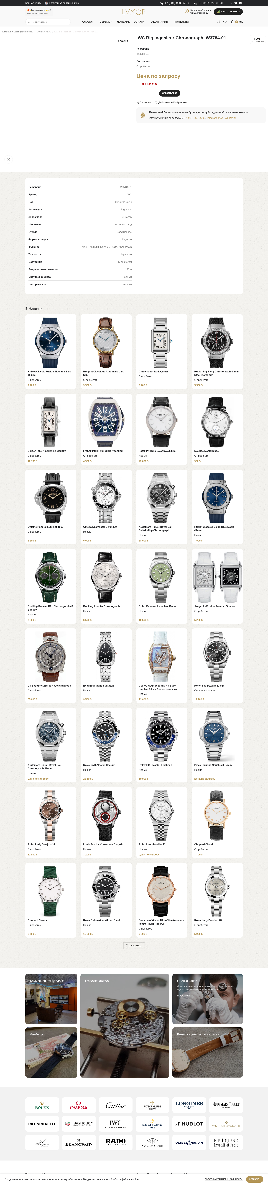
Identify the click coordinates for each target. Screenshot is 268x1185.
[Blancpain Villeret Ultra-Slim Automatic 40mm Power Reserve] (161, 891)
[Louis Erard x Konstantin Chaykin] (106, 815)
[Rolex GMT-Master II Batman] (161, 736)
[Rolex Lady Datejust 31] (50, 815)
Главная (6, 31)
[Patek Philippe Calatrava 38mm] (161, 422)
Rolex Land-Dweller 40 (152, 844)
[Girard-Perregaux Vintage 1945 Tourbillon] (217, 970)
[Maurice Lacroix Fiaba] (106, 1050)
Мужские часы (44, 31)
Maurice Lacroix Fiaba (96, 1079)
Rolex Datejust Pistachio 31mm (157, 606)
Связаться (168, 93)
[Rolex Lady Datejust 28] (217, 891)
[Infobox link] (174, 3)
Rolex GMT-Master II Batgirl (99, 765)
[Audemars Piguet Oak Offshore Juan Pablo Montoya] (50, 1126)
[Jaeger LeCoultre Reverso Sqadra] (217, 577)
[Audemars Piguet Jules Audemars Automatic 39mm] (50, 970)
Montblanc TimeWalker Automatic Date (106, 1155)
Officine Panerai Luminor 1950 (45, 527)
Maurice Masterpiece (206, 451)
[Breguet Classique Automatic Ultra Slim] (106, 342)
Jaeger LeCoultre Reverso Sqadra (214, 606)
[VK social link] (235, 3)
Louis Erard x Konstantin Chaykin (103, 844)
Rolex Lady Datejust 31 (41, 844)
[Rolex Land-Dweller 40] (161, 815)
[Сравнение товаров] (219, 22)
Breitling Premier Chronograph (101, 606)
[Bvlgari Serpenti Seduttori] (106, 656)
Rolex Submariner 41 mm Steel (101, 920)
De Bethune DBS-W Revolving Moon (49, 685)
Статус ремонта (230, 11)
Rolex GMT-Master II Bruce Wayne (103, 999)
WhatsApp (230, 118)
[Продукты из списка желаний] (225, 22)
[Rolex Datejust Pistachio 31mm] (161, 577)
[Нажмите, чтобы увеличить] (9, 159)
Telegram (212, 118)
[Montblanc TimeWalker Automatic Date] (106, 1126)
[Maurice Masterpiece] (217, 422)
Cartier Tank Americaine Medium (47, 451)
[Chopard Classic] (217, 815)
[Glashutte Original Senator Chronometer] (161, 1126)
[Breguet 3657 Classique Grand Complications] (161, 970)
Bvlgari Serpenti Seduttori (98, 685)
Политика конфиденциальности (224, 1179)
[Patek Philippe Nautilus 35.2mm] (217, 736)
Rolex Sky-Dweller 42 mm (209, 685)
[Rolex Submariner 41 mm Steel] (106, 891)
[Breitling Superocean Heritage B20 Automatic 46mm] (217, 1126)
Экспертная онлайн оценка (64, 3)
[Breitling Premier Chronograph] (106, 577)
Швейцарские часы (23, 31)
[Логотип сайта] (134, 11)
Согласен (254, 1179)
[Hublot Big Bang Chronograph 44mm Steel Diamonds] (217, 342)
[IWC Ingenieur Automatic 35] (50, 1050)
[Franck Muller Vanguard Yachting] (106, 422)
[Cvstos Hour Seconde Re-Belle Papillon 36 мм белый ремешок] (161, 656)
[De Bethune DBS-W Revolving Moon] (50, 656)
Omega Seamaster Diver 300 (100, 527)
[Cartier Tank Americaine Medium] (50, 422)
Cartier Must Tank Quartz (153, 371)
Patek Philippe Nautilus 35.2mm (213, 765)
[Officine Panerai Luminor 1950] (50, 498)
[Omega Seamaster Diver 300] (106, 498)
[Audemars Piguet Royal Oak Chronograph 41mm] (50, 736)
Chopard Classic (204, 844)
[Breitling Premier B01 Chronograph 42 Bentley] (50, 577)
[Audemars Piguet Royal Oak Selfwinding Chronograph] (161, 498)
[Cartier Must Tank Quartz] (161, 342)
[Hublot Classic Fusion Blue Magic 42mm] (217, 498)
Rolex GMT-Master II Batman (155, 765)
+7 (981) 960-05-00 (194, 118)
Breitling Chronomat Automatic (157, 1079)
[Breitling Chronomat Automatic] (161, 1050)
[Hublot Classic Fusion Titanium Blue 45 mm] (50, 342)
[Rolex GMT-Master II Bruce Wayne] (106, 970)
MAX (221, 118)
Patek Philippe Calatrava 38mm (157, 451)
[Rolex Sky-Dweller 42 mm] (217, 656)
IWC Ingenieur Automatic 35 (44, 1079)
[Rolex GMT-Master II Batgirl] (106, 736)
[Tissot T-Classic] (217, 1050)
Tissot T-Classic (203, 1079)
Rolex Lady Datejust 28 (208, 920)
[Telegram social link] (240, 3)
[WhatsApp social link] (231, 3)
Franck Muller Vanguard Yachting (103, 451)
